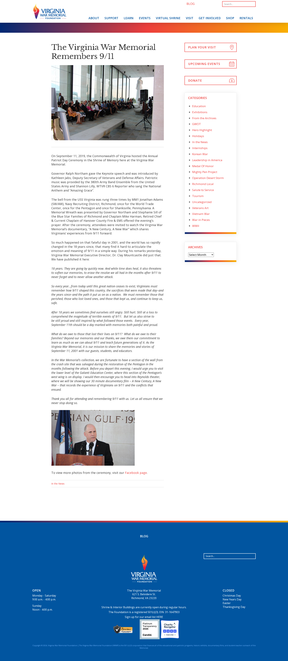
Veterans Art (200, 208)
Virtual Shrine (168, 18)
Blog (144, 536)
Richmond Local (203, 184)
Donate (195, 80)
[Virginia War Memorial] (49, 12)
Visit (189, 18)
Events (144, 18)
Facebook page (136, 473)
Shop (230, 18)
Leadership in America (207, 160)
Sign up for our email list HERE (144, 617)
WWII (195, 226)
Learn (129, 18)
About (93, 18)
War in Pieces (201, 220)
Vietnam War (201, 214)
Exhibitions (199, 112)
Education (199, 106)
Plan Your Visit (202, 47)
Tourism (198, 196)
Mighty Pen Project (204, 172)
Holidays (198, 136)
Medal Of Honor (203, 166)
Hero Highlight (202, 130)
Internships (200, 148)
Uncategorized (202, 202)
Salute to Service (203, 190)
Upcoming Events (204, 64)
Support (111, 18)
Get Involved (210, 18)
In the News (57, 483)
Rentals (246, 18)
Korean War (200, 154)
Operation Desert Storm (208, 178)
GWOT (196, 124)
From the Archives (204, 118)
